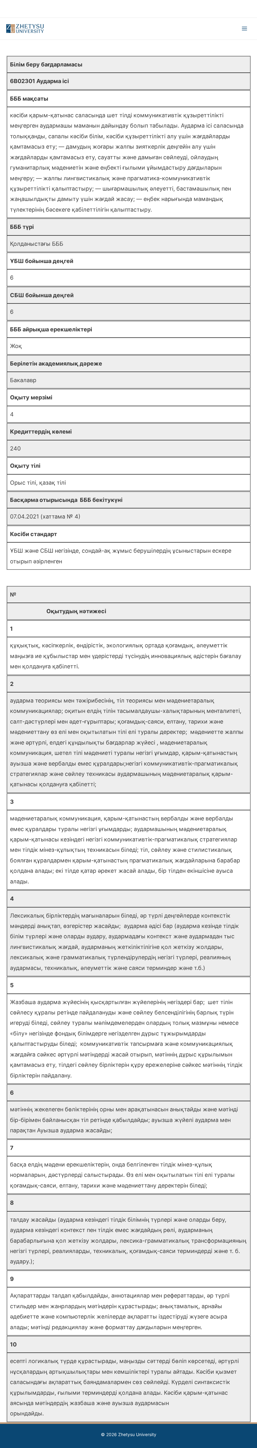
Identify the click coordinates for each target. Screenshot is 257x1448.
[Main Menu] (244, 28)
